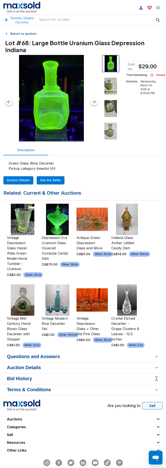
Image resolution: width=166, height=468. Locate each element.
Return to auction (23, 33)
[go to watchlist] (149, 8)
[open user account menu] (141, 8)
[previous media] (9, 102)
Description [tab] (26, 150)
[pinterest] (119, 463)
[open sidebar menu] (158, 8)
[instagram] (47, 463)
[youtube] (95, 463)
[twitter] (71, 463)
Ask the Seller (50, 180)
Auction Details (18, 180)
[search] (158, 20)
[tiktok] (107, 463)
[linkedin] (83, 463)
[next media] (94, 102)
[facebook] (59, 463)
